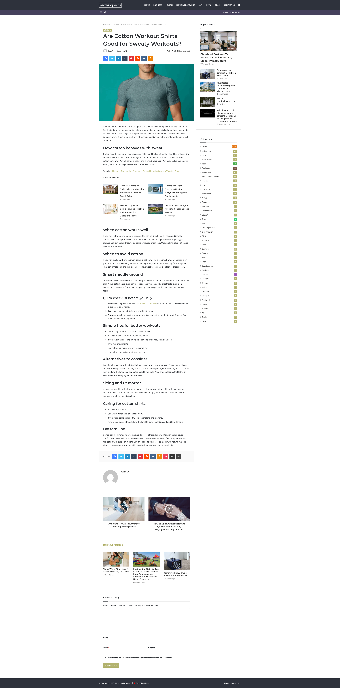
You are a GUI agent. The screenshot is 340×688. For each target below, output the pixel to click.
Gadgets (205, 296)
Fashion (205, 206)
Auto (204, 223)
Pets (204, 257)
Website (151, 648)
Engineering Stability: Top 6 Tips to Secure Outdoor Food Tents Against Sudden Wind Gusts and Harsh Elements (146, 574)
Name (106, 638)
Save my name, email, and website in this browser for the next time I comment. (138, 658)
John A (110, 51)
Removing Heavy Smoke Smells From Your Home (175, 574)
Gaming (205, 249)
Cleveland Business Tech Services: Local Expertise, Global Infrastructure (216, 57)
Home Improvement (185, 5)
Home (147, 5)
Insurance (206, 279)
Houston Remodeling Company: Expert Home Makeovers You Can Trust (146, 171)
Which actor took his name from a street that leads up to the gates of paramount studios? (227, 116)
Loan (204, 262)
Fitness (205, 308)
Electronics (206, 283)
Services (205, 202)
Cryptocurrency (209, 266)
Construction (207, 232)
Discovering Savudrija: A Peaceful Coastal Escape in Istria (177, 209)
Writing (205, 287)
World (204, 147)
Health (169, 5)
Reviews (205, 270)
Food (204, 245)
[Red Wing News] (110, 5)
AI (203, 313)
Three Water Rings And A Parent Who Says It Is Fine (116, 570)
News (208, 5)
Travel (204, 219)
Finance (205, 240)
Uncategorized (208, 228)
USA (204, 155)
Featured (206, 300)
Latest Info (206, 151)
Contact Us (229, 5)
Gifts (204, 321)
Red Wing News (142, 683)
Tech (217, 5)
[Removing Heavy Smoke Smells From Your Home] (177, 561)
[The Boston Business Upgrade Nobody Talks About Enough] (207, 87)
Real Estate (207, 211)
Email (106, 648)
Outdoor (205, 291)
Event (204, 304)
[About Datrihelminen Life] (207, 102)
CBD (204, 236)
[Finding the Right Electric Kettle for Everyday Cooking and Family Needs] (155, 189)
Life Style (115, 24)
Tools (204, 317)
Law (200, 5)
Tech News (207, 159)
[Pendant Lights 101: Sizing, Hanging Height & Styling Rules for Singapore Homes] (110, 209)
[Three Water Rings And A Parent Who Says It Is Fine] (116, 559)
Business (157, 5)
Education (206, 215)
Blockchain (206, 194)
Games (205, 274)
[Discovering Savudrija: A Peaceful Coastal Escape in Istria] (155, 209)
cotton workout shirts (147, 303)
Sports (205, 253)
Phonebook (207, 172)
